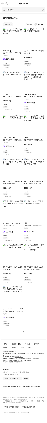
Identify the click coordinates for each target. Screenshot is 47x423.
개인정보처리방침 (16, 344)
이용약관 (5, 344)
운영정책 (36, 344)
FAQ (29, 347)
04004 (6, 362)
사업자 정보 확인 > (19, 357)
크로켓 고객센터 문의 (12, 378)
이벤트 (22, 347)
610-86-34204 (13, 353)
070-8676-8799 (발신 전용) (9, 357)
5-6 (24, 362)
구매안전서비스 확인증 (11, 407)
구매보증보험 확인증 (28, 407)
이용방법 (5, 347)
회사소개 (27, 344)
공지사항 (14, 347)
